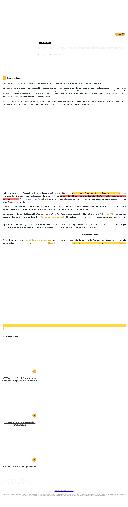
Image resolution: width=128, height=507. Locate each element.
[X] (24, 481)
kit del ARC (108, 214)
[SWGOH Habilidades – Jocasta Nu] (20, 446)
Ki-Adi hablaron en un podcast (51, 217)
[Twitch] (19, 481)
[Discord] (2, 481)
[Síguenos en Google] (4, 78)
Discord (51, 243)
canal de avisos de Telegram (39, 240)
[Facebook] (8, 481)
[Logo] (67, 25)
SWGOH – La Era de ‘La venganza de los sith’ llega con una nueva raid (19, 379)
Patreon (122, 243)
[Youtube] (30, 481)
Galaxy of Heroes (44, 43)
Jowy (44, 54)
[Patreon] (13, 481)
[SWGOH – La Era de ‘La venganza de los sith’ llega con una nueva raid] (20, 358)
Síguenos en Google (14, 78)
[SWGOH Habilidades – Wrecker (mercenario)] (20, 402)
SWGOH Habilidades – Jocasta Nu (20, 466)
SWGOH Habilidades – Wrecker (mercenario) (20, 423)
